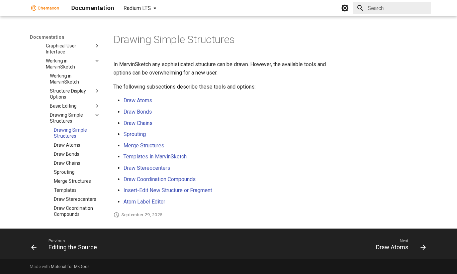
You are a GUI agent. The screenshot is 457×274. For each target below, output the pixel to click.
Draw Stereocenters (146, 168)
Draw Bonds (137, 112)
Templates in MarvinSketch (155, 156)
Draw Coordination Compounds (159, 179)
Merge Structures (143, 145)
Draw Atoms (137, 100)
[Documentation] (45, 8)
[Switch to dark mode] (345, 8)
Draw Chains (138, 123)
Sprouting (134, 134)
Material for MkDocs (70, 266)
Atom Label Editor (144, 201)
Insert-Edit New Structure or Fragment (167, 190)
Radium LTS (137, 8)
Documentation (47, 37)
